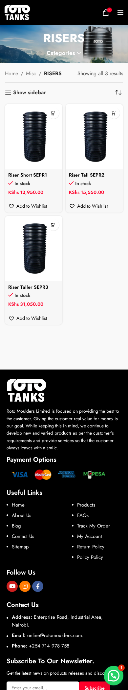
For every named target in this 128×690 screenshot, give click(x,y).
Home (11, 73)
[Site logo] (17, 12)
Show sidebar (29, 93)
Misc (31, 73)
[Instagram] (25, 586)
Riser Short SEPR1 (27, 175)
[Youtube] (12, 586)
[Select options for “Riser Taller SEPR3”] (53, 225)
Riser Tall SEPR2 (86, 175)
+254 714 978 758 (49, 645)
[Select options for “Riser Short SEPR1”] (53, 113)
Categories (61, 53)
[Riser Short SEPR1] (33, 136)
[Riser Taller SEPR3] (33, 248)
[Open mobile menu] (120, 12)
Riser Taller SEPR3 (28, 287)
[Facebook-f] (37, 586)
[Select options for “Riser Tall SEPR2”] (114, 113)
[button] (27, 206)
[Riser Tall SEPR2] (94, 136)
